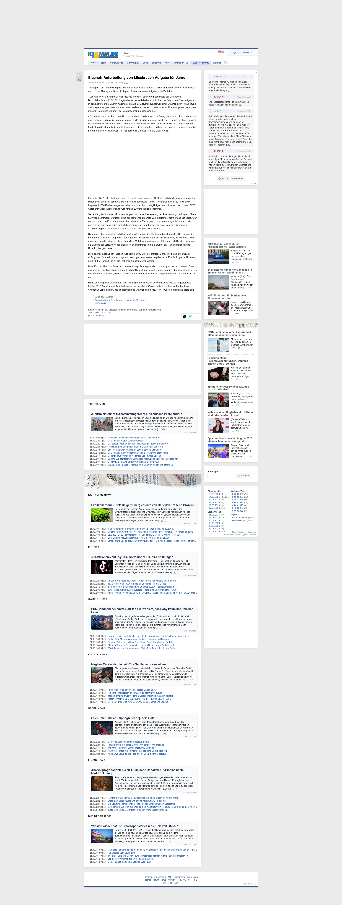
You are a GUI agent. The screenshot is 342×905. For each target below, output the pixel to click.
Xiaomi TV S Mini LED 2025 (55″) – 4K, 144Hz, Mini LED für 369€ (139, 698)
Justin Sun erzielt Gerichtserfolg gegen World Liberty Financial (138, 809)
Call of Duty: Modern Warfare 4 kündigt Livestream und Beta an (138, 638)
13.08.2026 (214, 522)
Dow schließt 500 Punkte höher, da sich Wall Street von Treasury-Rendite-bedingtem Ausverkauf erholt (157, 806)
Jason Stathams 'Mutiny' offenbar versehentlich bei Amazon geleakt (140, 695)
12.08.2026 (214, 525)
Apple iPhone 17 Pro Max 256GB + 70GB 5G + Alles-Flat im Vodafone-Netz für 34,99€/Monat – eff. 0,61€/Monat (161, 592)
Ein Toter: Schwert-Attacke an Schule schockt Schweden (135, 449)
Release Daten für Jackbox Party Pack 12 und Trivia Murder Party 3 (140, 641)
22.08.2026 (214, 493)
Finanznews (96, 760)
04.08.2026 (237, 507)
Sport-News (96, 708)
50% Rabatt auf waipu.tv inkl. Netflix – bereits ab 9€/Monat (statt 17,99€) (142, 589)
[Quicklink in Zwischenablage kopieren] (79, 75)
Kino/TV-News (97, 654)
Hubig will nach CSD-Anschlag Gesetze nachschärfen (134, 437)
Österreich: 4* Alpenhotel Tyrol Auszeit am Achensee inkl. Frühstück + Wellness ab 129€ (150, 531)
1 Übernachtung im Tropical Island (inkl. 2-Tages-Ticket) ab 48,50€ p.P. (141, 528)
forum (253, 183)
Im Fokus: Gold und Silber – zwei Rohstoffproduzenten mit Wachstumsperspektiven (148, 855)
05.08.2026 (237, 505)
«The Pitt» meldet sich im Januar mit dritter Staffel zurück (135, 692)
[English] (222, 51)
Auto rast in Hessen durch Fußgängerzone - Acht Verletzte (227, 245)
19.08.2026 (214, 502)
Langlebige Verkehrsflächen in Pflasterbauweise (131, 858)
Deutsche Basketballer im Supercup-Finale (128, 741)
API (189, 879)
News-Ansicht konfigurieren (244, 531)
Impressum (192, 876)
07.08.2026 (237, 499)
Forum (103, 62)
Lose (145, 62)
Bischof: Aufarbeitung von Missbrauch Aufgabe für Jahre (136, 77)
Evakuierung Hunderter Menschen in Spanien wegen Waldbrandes (140, 464)
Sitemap (148, 876)
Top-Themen (96, 403)
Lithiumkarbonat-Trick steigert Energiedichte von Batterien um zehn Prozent (142, 505)
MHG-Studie (101, 303)
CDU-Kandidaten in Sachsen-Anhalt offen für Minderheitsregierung (229, 333)
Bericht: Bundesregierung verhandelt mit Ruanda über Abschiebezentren (143, 458)
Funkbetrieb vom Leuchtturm (121, 852)
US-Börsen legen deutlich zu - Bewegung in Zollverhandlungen (138, 443)
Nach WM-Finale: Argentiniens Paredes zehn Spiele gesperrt (137, 750)
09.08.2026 (237, 493)
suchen (245, 475)
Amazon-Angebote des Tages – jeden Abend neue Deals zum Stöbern (142, 580)
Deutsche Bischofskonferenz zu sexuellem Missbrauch (121, 300)
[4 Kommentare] (95, 315)
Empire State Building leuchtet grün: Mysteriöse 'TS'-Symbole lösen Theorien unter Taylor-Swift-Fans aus (158, 540)
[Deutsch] (219, 51)
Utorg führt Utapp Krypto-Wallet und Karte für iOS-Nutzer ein (137, 800)
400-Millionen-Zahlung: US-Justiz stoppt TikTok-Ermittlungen (132, 557)
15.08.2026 (214, 517)
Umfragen (180, 62)
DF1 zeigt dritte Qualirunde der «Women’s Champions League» (138, 701)
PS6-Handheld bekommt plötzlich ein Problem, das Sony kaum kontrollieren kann (142, 610)
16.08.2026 (214, 514)
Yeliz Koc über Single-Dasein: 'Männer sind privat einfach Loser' (231, 414)
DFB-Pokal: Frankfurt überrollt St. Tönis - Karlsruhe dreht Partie (138, 452)
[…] (158, 429)
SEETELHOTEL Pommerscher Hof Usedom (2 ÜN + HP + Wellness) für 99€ (144, 534)
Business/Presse (100, 816)
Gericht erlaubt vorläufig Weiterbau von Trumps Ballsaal (135, 455)
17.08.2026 (214, 507)
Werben (217, 62)
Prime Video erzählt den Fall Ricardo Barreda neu (132, 689)
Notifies (253, 534)
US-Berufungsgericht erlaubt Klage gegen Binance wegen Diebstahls (141, 803)
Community (133, 62)
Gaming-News (97, 599)
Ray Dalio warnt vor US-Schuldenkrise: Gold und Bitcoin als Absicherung (143, 797)
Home (148, 879)
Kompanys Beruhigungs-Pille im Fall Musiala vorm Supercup (137, 753)
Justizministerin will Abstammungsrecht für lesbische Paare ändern (136, 414)
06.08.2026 (237, 502)
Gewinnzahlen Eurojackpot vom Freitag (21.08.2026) (133, 461)
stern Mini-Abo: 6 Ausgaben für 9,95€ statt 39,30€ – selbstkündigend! (141, 586)
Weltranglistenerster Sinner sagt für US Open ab (131, 747)
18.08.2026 (214, 505)
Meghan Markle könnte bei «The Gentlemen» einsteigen (128, 664)
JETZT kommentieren (232, 178)
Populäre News (239, 517)
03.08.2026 (237, 510)
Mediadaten (179, 876)
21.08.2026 (214, 496)
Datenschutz (160, 876)
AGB (170, 876)
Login (234, 52)
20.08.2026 (214, 499)
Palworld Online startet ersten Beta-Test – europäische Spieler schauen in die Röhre (148, 635)
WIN (167, 62)
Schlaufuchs (116, 62)
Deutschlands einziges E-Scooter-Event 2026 (130, 861)
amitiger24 (219, 76)
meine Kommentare (232, 534)
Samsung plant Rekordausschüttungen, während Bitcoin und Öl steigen (228, 360)
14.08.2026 (214, 520)
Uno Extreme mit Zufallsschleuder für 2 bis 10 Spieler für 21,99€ (138, 537)
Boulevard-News (100, 495)
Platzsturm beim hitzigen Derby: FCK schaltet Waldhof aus (136, 744)
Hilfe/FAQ (181, 879)
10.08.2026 (214, 531)
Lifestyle (156, 62)
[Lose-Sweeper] (225, 63)
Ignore (245, 534)
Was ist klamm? (201, 62)
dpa (126, 82)
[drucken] (79, 80)
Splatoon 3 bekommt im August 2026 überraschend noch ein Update (230, 439)
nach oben (248, 883)
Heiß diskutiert (239, 520)
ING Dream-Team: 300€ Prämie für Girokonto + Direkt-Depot (137, 583)
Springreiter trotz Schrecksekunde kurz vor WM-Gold (228, 388)
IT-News (93, 547)
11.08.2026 (214, 528)
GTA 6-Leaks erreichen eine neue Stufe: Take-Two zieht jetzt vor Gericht (142, 647)
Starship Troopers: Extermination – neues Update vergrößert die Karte (141, 644)
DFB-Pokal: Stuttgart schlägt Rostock (125, 440)
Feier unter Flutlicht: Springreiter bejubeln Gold (123, 718)
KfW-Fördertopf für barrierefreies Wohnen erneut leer (227, 297)
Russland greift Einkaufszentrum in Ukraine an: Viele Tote (135, 446)
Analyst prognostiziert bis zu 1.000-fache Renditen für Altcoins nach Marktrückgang (137, 771)
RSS (195, 879)
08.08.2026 (237, 496)
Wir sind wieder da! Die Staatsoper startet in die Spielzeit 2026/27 (134, 826)
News (93, 62)
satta (216, 111)
